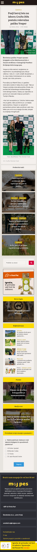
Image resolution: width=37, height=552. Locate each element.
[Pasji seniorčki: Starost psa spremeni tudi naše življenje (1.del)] (11, 351)
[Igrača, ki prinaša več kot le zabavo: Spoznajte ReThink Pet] (11, 370)
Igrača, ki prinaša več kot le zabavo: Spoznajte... (24, 371)
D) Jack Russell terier (15, 456)
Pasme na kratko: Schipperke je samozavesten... (9, 392)
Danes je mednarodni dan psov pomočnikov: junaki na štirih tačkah (18, 225)
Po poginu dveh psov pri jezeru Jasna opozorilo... (24, 334)
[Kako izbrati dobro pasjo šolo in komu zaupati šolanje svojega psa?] (11, 342)
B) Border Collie (13, 451)
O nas (5, 535)
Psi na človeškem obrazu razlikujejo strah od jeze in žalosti (18, 203)
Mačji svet (20, 359)
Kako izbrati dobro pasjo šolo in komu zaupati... (23, 343)
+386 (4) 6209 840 (9, 506)
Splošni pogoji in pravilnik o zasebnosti (16, 538)
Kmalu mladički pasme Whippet (19, 312)
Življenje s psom (21, 350)
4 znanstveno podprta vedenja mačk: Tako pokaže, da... (24, 362)
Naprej (18, 464)
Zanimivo (18, 10)
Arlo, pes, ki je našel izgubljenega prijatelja (18, 246)
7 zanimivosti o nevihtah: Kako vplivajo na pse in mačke (19, 182)
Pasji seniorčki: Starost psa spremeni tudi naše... (24, 353)
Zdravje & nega (21, 349)
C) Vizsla (10, 454)
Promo (19, 368)
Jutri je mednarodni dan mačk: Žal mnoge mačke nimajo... (18, 419)
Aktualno (14, 198)
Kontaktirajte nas (9, 532)
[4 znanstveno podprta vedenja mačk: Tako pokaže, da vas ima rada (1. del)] (11, 361)
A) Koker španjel (13, 448)
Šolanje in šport (21, 339)
